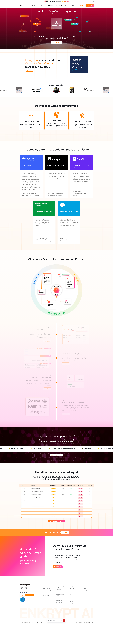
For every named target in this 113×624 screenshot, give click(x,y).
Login (22, 595)
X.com (75, 622)
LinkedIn (80, 622)
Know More (29, 70)
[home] (22, 5)
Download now (57, 566)
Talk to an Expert (56, 42)
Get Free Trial (65, 532)
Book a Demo (30, 595)
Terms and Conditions (88, 622)
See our (56, 455)
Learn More (47, 341)
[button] (34, 5)
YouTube (71, 622)
